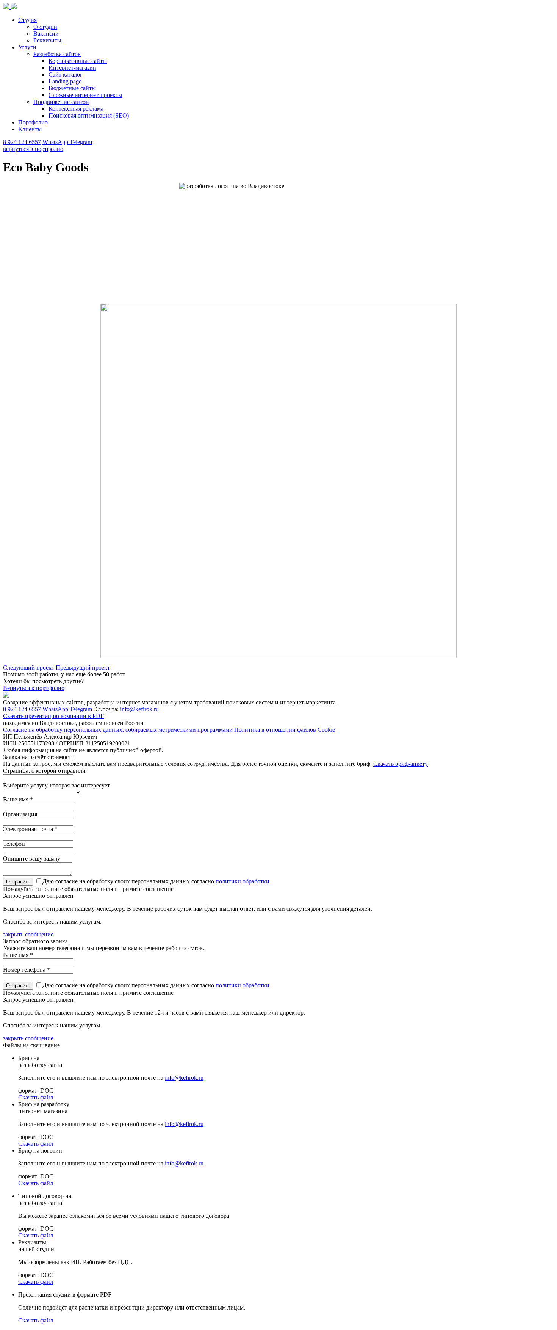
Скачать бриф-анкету (400, 764)
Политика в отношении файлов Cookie (284, 729)
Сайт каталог (66, 74)
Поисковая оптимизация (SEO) (89, 115)
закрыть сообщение (28, 934)
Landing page (65, 81)
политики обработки (242, 881)
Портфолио (33, 122)
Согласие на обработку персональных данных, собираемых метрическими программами (118, 729)
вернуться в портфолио (33, 149)
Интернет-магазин (72, 67)
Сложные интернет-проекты (85, 95)
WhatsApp (56, 142)
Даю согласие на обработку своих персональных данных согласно (155, 881)
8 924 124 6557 (22, 142)
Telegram (81, 142)
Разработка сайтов (57, 54)
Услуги (27, 47)
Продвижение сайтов (61, 102)
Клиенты (30, 129)
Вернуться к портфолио (33, 688)
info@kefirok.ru (139, 709)
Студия (27, 20)
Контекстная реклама (76, 108)
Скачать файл (35, 1097)
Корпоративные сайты (78, 61)
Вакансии (46, 33)
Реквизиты (47, 40)
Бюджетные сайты (72, 88)
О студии (45, 27)
